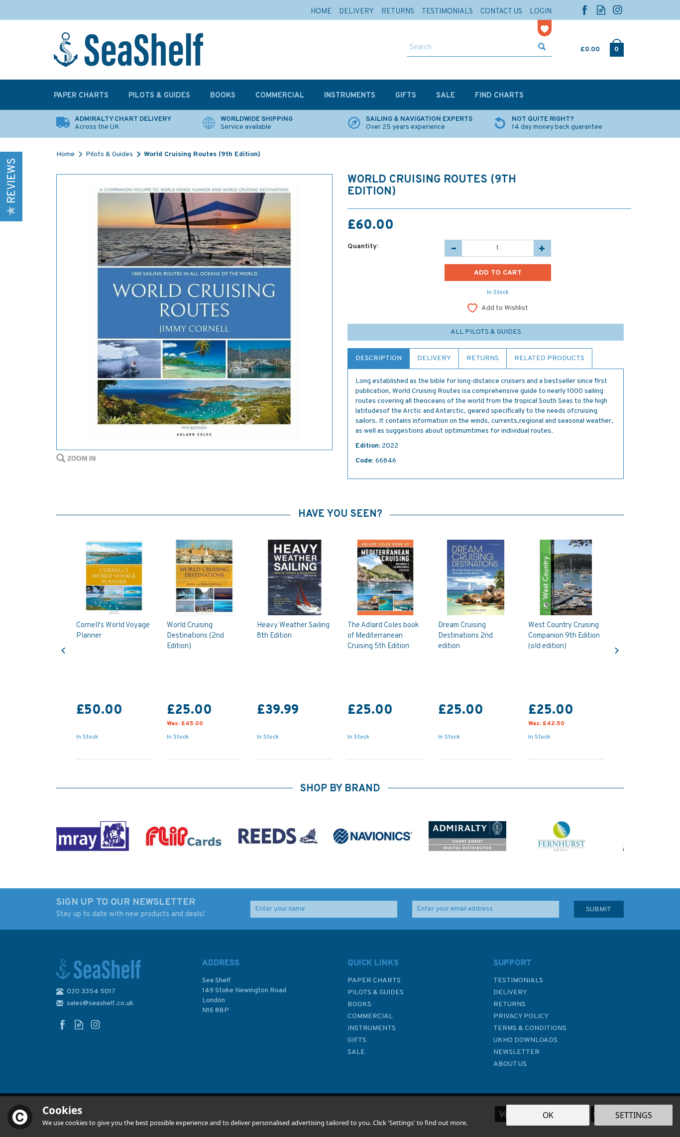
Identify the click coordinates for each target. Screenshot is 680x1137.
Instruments (371, 1028)
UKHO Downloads (525, 1040)
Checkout (616, 47)
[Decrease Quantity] (453, 248)
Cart (581, 47)
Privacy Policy (521, 1016)
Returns (482, 358)
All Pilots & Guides (486, 332)
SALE (356, 1052)
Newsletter (516, 1052)
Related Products (549, 358)
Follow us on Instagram (617, 9)
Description (378, 358)
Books (359, 1004)
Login (541, 11)
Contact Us (501, 11)
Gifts (356, 1040)
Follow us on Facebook (584, 9)
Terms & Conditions (530, 1028)
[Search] (542, 48)
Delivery (434, 358)
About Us (510, 1064)
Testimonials (518, 980)
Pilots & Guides (375, 992)
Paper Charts (374, 980)
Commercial (370, 1016)
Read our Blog (601, 9)
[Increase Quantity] (542, 248)
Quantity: (362, 246)
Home (321, 11)
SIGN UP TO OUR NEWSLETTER (130, 907)
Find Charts (499, 95)
